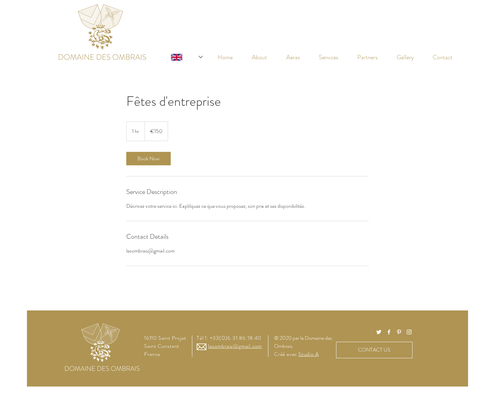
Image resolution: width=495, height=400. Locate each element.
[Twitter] (378, 332)
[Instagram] (409, 332)
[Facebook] (389, 332)
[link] (148, 158)
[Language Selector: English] (180, 57)
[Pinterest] (399, 332)
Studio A (308, 354)
